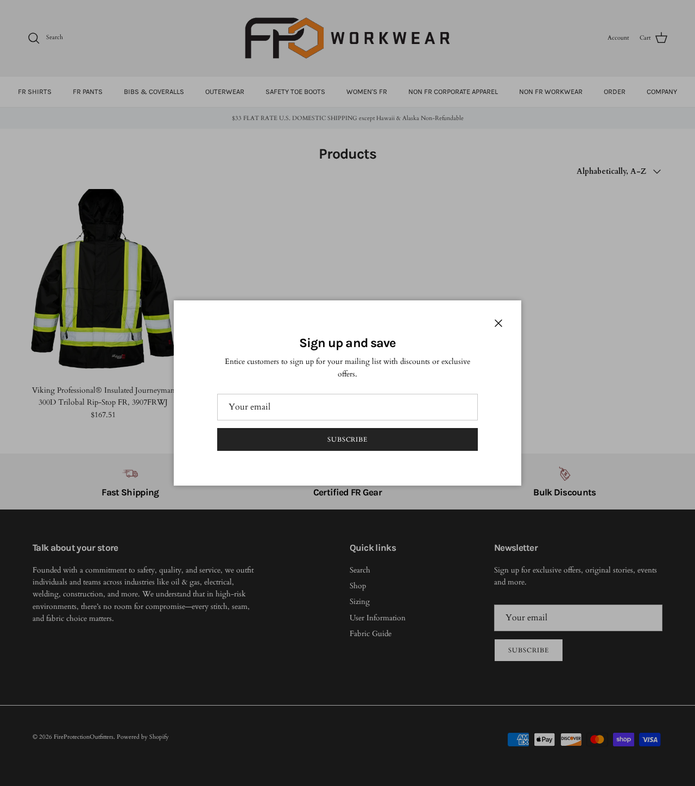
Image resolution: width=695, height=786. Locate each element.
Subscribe (347, 439)
